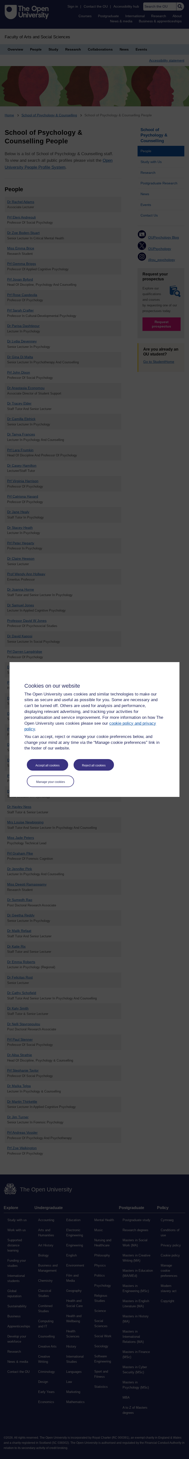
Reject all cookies (94, 765)
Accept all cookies (47, 765)
